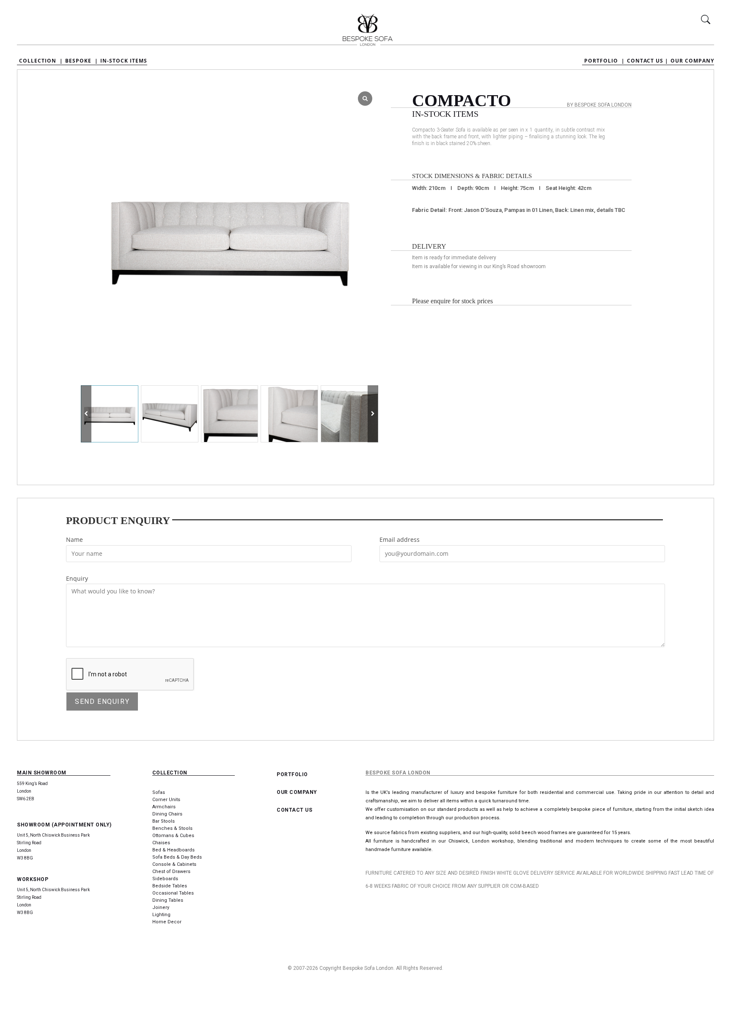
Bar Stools (163, 821)
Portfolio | (604, 61)
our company (297, 792)
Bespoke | (81, 61)
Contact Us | (647, 61)
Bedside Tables (169, 886)
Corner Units (166, 799)
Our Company (692, 61)
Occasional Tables (173, 893)
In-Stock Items (123, 61)
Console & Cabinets (174, 864)
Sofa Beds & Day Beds (177, 857)
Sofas (158, 792)
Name (74, 539)
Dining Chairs (167, 814)
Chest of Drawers (171, 871)
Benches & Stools (172, 828)
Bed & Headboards (173, 850)
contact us (294, 810)
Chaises (161, 843)
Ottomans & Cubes (173, 835)
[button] (373, 414)
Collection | (41, 61)
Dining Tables (167, 900)
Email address (399, 539)
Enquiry (77, 578)
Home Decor (166, 922)
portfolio (292, 774)
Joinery (160, 907)
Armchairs (164, 807)
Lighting (161, 914)
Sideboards (165, 878)
